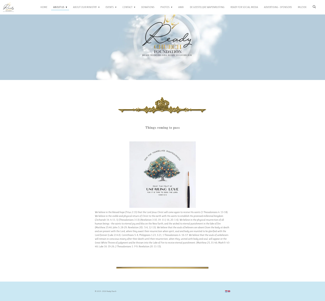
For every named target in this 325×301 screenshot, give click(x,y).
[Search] (314, 7)
